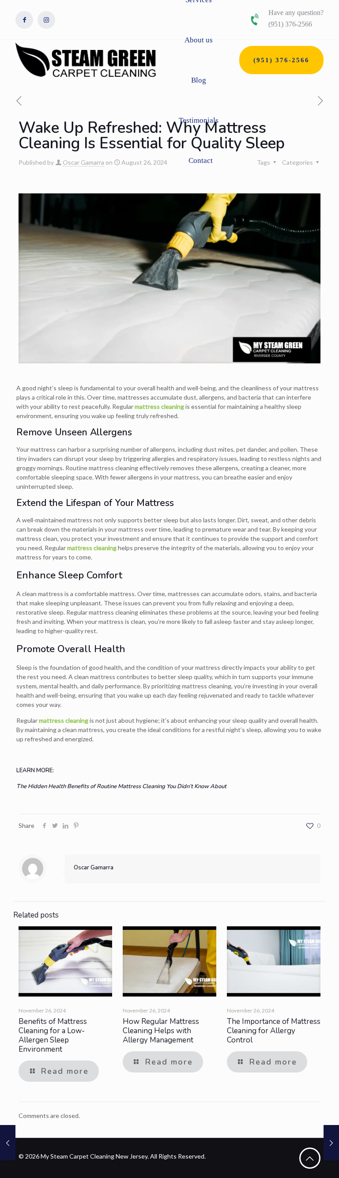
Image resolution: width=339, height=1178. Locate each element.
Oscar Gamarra (83, 162)
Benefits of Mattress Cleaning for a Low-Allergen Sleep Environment (53, 1035)
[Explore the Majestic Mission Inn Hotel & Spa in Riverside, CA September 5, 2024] (331, 1142)
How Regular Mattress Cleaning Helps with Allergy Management (161, 1030)
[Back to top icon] (309, 1158)
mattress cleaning (159, 406)
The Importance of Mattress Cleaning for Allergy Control (273, 1030)
